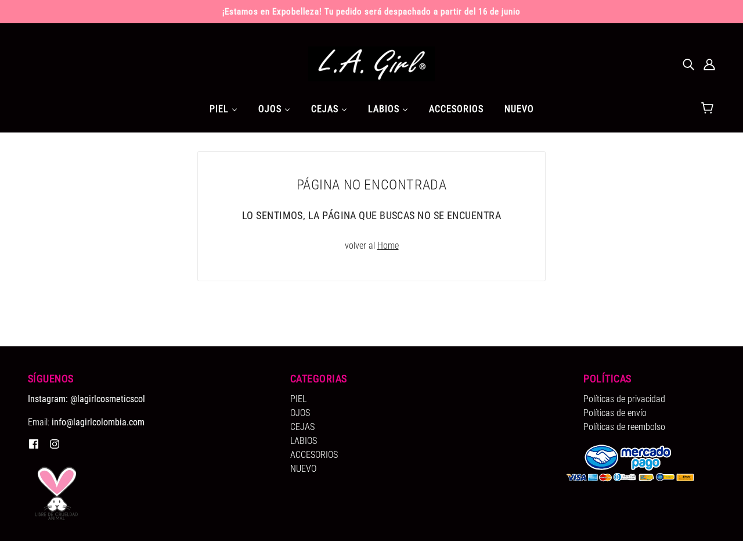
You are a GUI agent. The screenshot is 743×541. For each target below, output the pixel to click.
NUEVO (303, 468)
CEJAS (302, 426)
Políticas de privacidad (624, 398)
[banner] (371, 63)
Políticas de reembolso (624, 426)
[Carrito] (709, 109)
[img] (688, 64)
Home (388, 245)
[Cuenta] (709, 64)
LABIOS (303, 440)
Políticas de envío (615, 412)
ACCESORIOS (314, 454)
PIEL (298, 398)
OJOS (300, 412)
